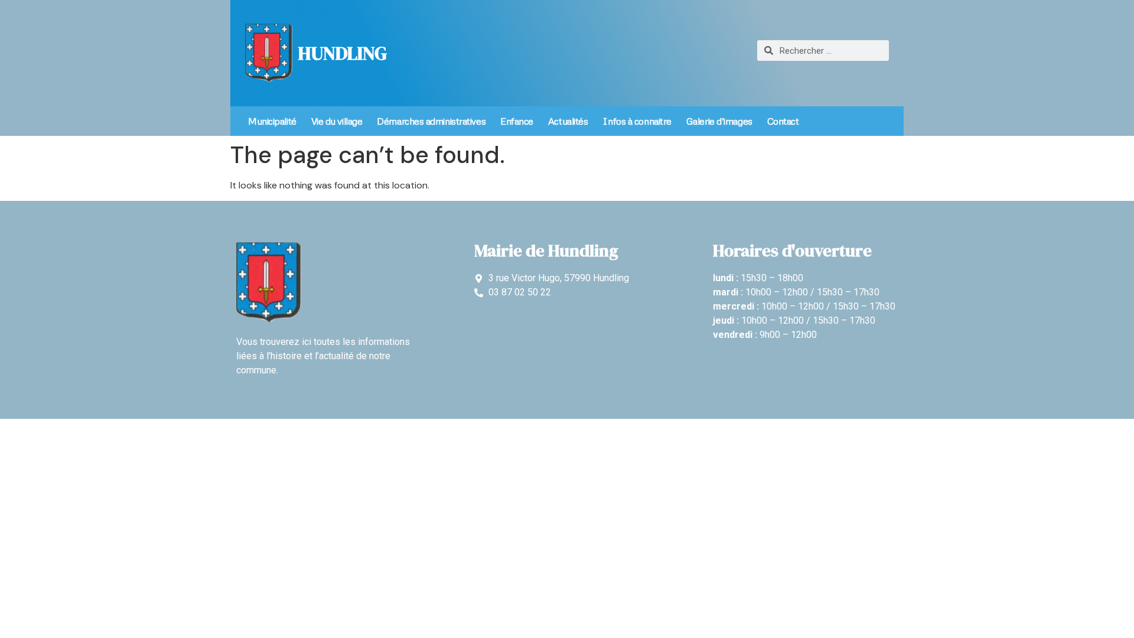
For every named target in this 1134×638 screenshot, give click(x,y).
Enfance (516, 121)
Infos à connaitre (636, 121)
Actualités (568, 121)
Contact (783, 121)
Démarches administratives (431, 121)
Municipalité (272, 121)
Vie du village (337, 121)
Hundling (342, 53)
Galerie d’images (719, 121)
